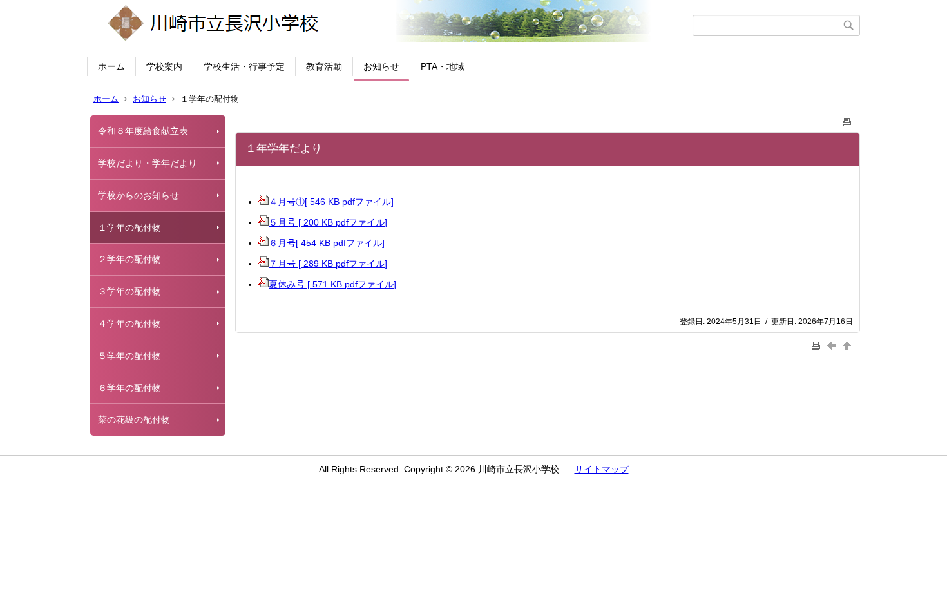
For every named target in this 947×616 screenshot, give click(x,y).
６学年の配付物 (129, 388)
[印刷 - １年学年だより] (847, 119)
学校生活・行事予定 (244, 66)
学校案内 (164, 66)
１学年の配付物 (129, 227)
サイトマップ (602, 469)
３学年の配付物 (129, 291)
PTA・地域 (442, 66)
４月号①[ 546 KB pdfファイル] (331, 202)
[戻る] (833, 345)
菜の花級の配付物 (134, 419)
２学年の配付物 (129, 259)
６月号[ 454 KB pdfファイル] (327, 243)
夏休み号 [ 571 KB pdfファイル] (332, 284)
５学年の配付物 (129, 356)
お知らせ (381, 66)
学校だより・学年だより (147, 163)
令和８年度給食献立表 (143, 131)
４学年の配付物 (129, 323)
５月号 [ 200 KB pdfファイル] (328, 222)
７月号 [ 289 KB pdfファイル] (328, 263)
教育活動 (324, 66)
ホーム (111, 66)
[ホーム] (391, 25)
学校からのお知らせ (138, 195)
